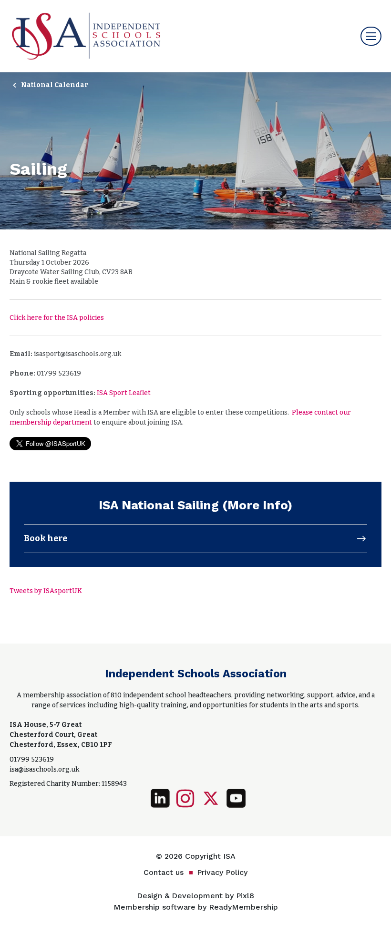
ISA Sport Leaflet (124, 393)
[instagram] (185, 798)
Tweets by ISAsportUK (46, 591)
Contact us (164, 872)
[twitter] (210, 798)
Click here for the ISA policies (57, 318)
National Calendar (54, 85)
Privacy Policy (222, 872)
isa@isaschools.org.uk (44, 769)
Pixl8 (245, 895)
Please (303, 412)
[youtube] (236, 798)
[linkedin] (160, 798)
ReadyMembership (243, 907)
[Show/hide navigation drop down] (370, 36)
